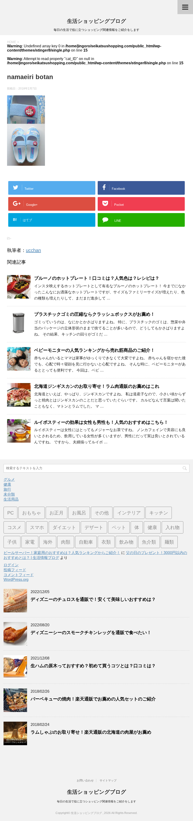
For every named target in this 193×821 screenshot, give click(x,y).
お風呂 (79, 512)
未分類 (9, 494)
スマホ (37, 527)
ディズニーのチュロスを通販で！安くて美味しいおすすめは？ (93, 599)
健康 (7, 484)
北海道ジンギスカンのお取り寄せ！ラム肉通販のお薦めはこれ (96, 386)
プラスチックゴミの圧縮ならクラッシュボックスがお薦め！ (94, 314)
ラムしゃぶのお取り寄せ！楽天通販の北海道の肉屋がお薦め (91, 732)
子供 (12, 542)
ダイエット (64, 527)
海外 (47, 542)
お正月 (56, 512)
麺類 (169, 542)
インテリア (129, 512)
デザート (93, 527)
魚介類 (149, 542)
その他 (102, 512)
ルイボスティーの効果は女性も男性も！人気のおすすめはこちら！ (101, 422)
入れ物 (172, 527)
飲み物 (126, 542)
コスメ (14, 527)
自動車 (86, 542)
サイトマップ (108, 780)
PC (10, 512)
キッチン (158, 512)
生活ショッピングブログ (96, 21)
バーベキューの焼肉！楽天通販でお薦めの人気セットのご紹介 (93, 698)
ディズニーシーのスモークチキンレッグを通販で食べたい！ (91, 632)
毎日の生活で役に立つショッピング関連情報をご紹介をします (96, 801)
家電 (30, 542)
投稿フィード (15, 570)
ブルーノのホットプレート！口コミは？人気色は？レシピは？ (96, 278)
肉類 (65, 542)
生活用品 (11, 499)
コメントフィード (19, 575)
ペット (119, 527)
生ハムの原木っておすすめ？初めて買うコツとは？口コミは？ (93, 665)
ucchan (33, 250)
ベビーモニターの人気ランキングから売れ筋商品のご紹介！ (94, 350)
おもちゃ (31, 512)
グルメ (9, 479)
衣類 (106, 542)
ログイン (11, 565)
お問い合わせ (85, 780)
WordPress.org (16, 580)
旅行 (7, 489)
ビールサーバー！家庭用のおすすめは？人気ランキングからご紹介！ (62, 553)
